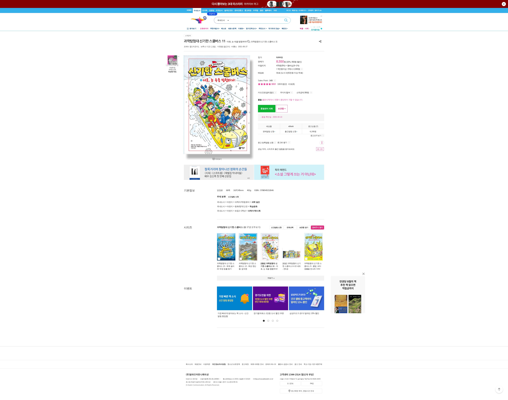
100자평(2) (282, 84)
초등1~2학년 (240, 211)
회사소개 (189, 364)
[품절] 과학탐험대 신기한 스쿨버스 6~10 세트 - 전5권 (291, 266)
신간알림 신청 (233, 197)
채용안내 (198, 364)
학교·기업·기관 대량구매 (313, 364)
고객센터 (311, 10)
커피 (275, 10)
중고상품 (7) (313, 126)
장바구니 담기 (317, 227)
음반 (261, 10)
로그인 (288, 10)
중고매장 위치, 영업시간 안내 (302, 391)
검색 (286, 20)
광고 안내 (298, 364)
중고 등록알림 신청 (265, 143)
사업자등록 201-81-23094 (209, 379)
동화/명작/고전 (241, 206)
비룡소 (234, 47)
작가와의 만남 (273, 28)
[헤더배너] (311, 20)
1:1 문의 (290, 384)
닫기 (504, 4)
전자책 (204, 10)
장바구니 (318, 10)
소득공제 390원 (302, 92)
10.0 (273, 84)
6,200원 (313, 131)
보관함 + (282, 108)
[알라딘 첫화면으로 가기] (200, 20)
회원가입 (295, 10)
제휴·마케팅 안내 (257, 364)
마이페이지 (302, 10)
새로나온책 (232, 28)
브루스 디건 (205, 47)
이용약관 (206, 364)
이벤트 (240, 28)
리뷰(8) (291, 84)
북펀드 (284, 28)
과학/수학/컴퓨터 (242, 202)
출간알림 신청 (290, 131)
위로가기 (499, 390)
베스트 (223, 28)
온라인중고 (239, 10)
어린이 (230, 202)
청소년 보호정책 (234, 364)
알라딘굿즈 (228, 10)
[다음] (241, 104)
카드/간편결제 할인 (266, 92)
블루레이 (268, 10)
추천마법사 (214, 28)
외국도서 (219, 10)
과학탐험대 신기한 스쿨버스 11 (264, 41)
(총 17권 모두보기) (251, 227)
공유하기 (320, 41)
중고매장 (248, 10)
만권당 (211, 10)
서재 (307, 28)
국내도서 (197, 11)
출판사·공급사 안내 (285, 364)
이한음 (220, 47)
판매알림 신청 (268, 131)
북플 (301, 28)
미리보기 (218, 159)
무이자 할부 (285, 92)
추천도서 (262, 28)
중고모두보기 (315, 136)
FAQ (312, 384)
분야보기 (193, 28)
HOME (189, 10)
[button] (264, 321)
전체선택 (290, 227)
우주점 (255, 10)
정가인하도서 (251, 28)
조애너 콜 (188, 47)
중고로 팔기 (282, 142)
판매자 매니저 (270, 364)
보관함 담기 (303, 227)
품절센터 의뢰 (267, 108)
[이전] (192, 104)
